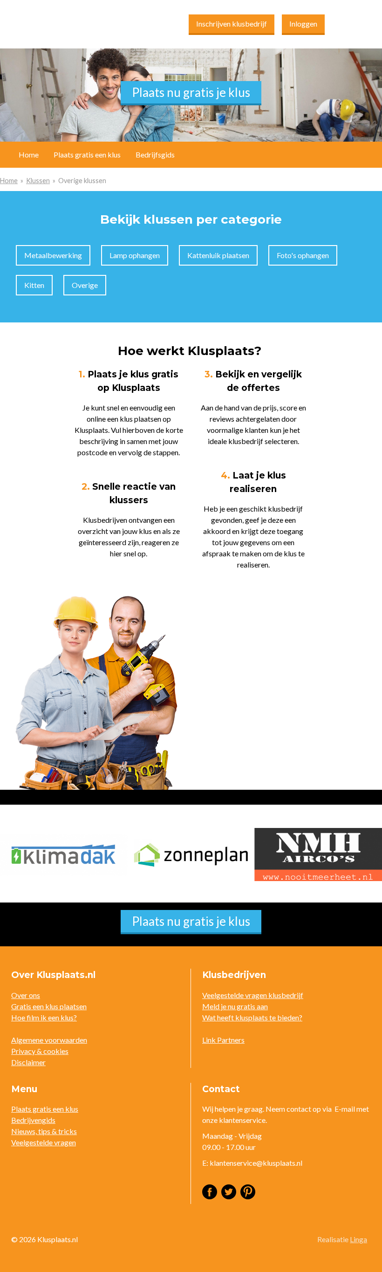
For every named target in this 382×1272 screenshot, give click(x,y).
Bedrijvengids (33, 1119)
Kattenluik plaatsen (218, 255)
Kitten (34, 284)
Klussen (38, 181)
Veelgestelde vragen (43, 1142)
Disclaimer (28, 1062)
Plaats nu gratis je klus (191, 92)
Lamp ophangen (134, 255)
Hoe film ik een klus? (44, 1017)
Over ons (25, 995)
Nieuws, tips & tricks (44, 1131)
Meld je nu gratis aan (235, 1006)
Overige (85, 284)
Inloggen (303, 23)
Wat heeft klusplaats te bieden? (252, 1017)
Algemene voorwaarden (49, 1039)
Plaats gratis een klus (87, 154)
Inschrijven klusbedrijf (231, 23)
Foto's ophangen (303, 255)
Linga (358, 1239)
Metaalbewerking (53, 255)
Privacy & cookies (39, 1050)
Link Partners (223, 1039)
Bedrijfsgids (155, 154)
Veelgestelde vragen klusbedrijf (252, 995)
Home (9, 181)
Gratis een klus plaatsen (49, 1006)
